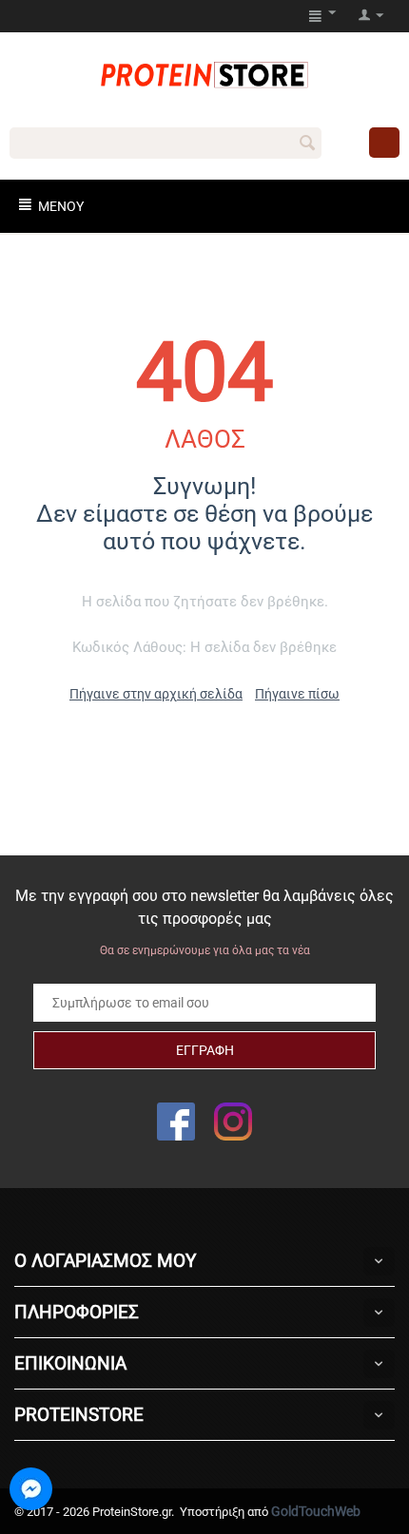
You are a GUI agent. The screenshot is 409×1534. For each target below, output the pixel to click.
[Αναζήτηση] (307, 144)
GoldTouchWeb (315, 1511)
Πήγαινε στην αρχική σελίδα (156, 693)
